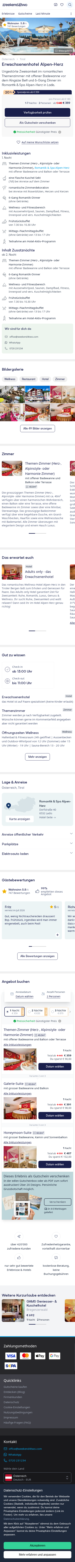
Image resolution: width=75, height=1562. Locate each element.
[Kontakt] (55, 4)
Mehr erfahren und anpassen (37, 1554)
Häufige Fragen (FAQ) (17, 1422)
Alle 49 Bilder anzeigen (37, 428)
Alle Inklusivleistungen (17, 1044)
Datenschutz (11, 1402)
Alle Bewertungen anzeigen (37, 956)
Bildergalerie (65, 50)
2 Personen (53, 996)
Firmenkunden (13, 1397)
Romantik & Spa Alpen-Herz (52, 167)
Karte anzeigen (19, 819)
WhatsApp (14, 342)
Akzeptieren (37, 1545)
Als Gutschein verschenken (37, 122)
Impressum (11, 1417)
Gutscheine (25, 13)
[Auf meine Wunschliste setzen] (70, 23)
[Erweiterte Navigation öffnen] (72, 13)
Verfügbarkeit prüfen (38, 112)
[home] (27, 5)
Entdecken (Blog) (14, 1392)
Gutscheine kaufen (15, 1387)
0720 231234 (16, 348)
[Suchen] (70, 4)
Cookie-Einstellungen (17, 1407)
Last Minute (43, 13)
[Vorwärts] (69, 1011)
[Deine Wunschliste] (61, 4)
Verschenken (58, 1202)
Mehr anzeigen (37, 756)
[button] (20, 1059)
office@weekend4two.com (23, 336)
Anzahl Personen (56, 992)
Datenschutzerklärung (16, 1518)
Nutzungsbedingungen (18, 1412)
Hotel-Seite (46, 817)
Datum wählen (24, 996)
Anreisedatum (23, 992)
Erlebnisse (8, 13)
